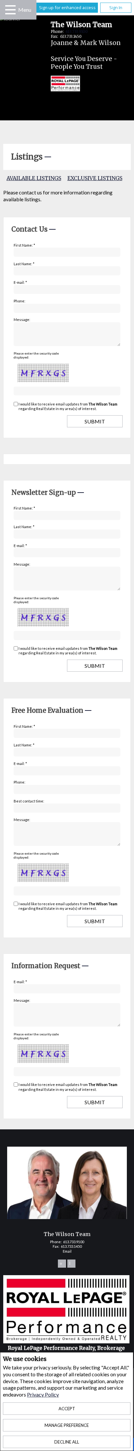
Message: (22, 319)
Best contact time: (29, 801)
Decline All (66, 1441)
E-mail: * (20, 282)
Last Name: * (24, 264)
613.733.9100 (77, 31)
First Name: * (24, 245)
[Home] (60, 84)
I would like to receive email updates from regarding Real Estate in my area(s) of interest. (68, 406)
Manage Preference (67, 1425)
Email (67, 1251)
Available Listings (34, 178)
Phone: (19, 301)
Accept (67, 1408)
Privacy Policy (43, 1394)
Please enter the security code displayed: (36, 355)
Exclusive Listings (94, 178)
